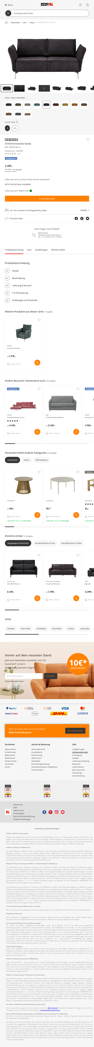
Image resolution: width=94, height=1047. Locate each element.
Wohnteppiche (42, 460)
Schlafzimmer (10, 752)
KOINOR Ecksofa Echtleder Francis (19, 386)
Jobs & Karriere (78, 770)
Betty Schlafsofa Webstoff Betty (57, 386)
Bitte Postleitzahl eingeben (18, 184)
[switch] (17, 122)
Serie (29, 250)
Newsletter (35, 761)
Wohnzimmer (10, 749)
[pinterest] (50, 812)
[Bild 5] (57, 88)
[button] (8, 5)
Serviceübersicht (38, 749)
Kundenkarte (36, 752)
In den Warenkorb (47, 198)
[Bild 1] (7, 88)
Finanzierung (36, 755)
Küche (7, 767)
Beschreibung (18, 278)
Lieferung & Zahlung (80, 761)
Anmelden (50, 676)
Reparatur (76, 764)
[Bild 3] (32, 88)
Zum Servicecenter (75, 730)
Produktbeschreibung (14, 250)
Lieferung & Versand (21, 285)
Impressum (18, 804)
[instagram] (56, 812)
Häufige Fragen (78, 749)
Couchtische (12, 460)
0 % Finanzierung (20, 293)
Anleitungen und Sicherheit (24, 300)
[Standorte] (80, 5)
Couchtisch (9, 469)
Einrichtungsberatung (40, 764)
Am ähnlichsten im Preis (45, 543)
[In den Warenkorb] (37, 363)
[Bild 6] (69, 88)
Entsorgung (77, 755)
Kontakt (75, 758)
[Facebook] (76, 218)
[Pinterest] (81, 218)
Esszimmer (9, 764)
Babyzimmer (10, 755)
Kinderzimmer (11, 761)
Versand (19, 169)
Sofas (8, 619)
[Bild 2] (19, 88)
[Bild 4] (44, 88)
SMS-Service (36, 758)
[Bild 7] (82, 88)
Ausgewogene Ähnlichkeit (18, 543)
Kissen (26, 460)
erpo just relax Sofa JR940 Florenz (19, 553)
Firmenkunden (37, 770)
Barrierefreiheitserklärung (24, 816)
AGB (15, 807)
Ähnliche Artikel (58, 250)
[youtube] (63, 812)
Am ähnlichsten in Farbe (71, 543)
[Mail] (87, 218)
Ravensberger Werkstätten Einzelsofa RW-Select (62, 553)
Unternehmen (78, 767)
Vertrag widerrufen (80, 752)
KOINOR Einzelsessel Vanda (16, 317)
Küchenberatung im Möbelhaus (44, 767)
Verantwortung (78, 776)
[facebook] (44, 812)
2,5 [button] (15, 128)
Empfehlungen (41, 250)
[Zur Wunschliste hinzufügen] (88, 139)
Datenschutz (18, 810)
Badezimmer (10, 758)
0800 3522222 (43, 233)
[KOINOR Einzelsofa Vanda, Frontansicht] (47, 55)
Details (15, 270)
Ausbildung (77, 773)
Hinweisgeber (19, 813)
